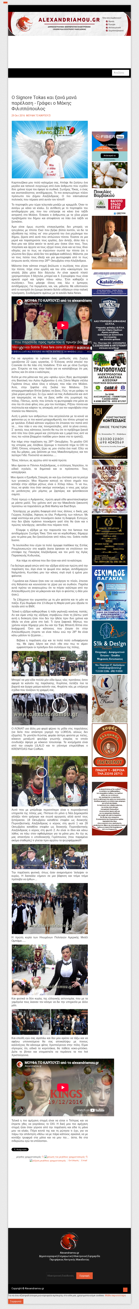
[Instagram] (67, 1265)
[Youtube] (73, 1265)
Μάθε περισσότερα (115, 1295)
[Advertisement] (50, 1201)
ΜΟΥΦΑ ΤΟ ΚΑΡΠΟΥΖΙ (38, 115)
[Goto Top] (125, 1289)
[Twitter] (70, 1265)
